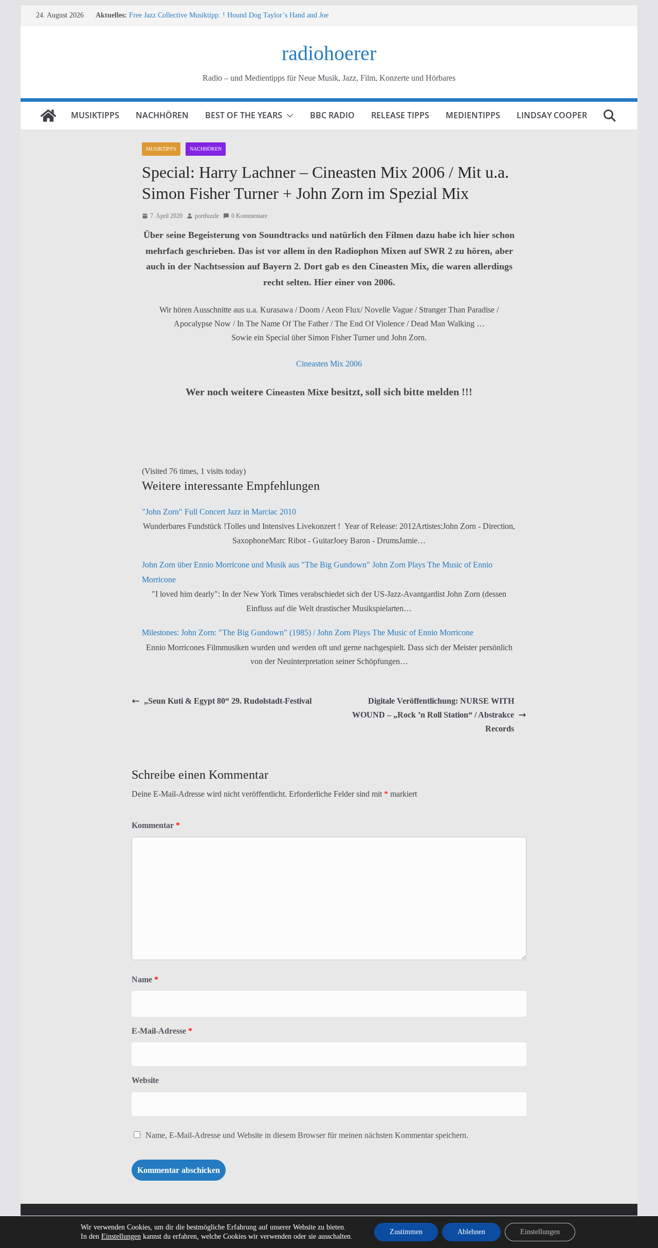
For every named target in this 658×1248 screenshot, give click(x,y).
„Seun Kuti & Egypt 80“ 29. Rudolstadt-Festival (228, 700)
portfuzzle (207, 215)
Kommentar (156, 825)
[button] (288, 115)
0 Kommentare (249, 215)
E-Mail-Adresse (162, 1030)
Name (145, 979)
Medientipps (473, 115)
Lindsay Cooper (552, 115)
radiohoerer (329, 53)
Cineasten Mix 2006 (329, 363)
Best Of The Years (243, 115)
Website (145, 1080)
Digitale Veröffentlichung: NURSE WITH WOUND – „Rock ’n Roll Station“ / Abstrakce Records (433, 714)
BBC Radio (332, 115)
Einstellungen (121, 1236)
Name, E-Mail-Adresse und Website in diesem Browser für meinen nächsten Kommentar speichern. (306, 1135)
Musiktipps (95, 115)
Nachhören (162, 115)
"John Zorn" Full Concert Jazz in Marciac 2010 (219, 511)
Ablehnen (471, 1232)
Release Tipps (400, 115)
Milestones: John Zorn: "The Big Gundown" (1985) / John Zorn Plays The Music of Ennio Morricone (307, 632)
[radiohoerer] (48, 115)
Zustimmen (406, 1232)
